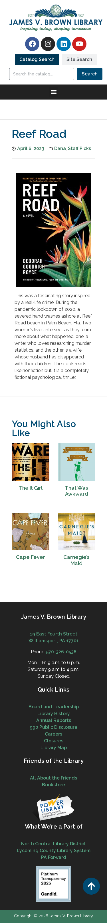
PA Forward (53, 857)
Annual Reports (53, 720)
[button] (53, 92)
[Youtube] (79, 44)
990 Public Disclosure (53, 727)
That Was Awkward (76, 491)
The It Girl (31, 488)
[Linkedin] (63, 44)
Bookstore (53, 784)
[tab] (37, 59)
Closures (53, 741)
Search (90, 74)
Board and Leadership (54, 706)
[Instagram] (48, 44)
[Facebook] (32, 44)
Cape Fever (30, 557)
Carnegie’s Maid (76, 560)
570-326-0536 (61, 651)
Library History (53, 713)
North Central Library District (53, 843)
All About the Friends (53, 778)
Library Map (54, 747)
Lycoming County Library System (53, 850)
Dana (60, 148)
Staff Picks (79, 148)
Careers (53, 734)
